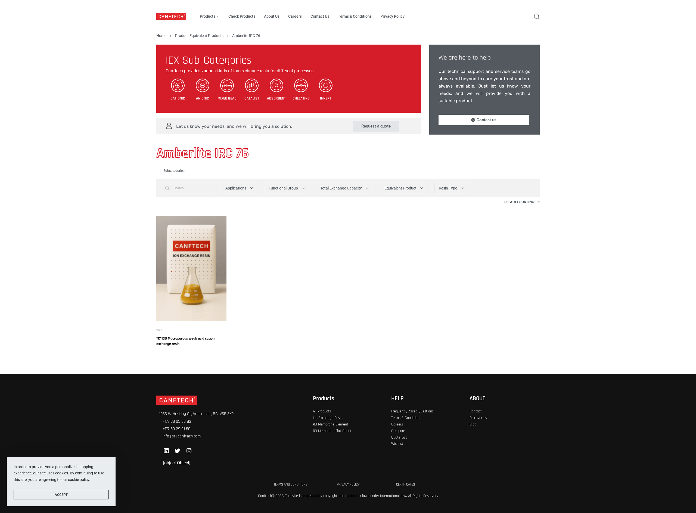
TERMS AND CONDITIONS (290, 484)
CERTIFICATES (405, 484)
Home (161, 35)
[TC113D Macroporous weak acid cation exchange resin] (191, 268)
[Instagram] (189, 451)
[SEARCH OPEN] (537, 16)
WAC (159, 330)
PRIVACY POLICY (348, 484)
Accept (61, 495)
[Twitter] (177, 451)
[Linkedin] (166, 451)
